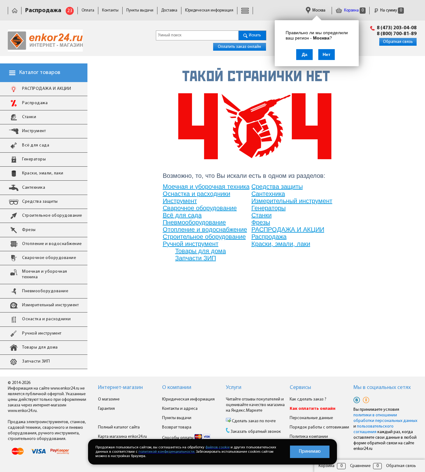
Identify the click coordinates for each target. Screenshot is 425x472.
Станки (261, 215)
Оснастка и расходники (196, 193)
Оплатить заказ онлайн (239, 46)
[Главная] (14, 10)
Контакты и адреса (180, 408)
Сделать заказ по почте (253, 421)
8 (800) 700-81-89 (397, 33)
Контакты (110, 10)
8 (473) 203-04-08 (397, 27)
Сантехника (268, 193)
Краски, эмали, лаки (280, 243)
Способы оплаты (178, 438)
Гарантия (106, 408)
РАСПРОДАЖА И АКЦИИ (287, 229)
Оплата (88, 10)
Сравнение (360, 466)
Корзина (353, 10)
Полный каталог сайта (119, 427)
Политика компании (309, 436)
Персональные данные (311, 418)
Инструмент (180, 200)
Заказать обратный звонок (256, 431)
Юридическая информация (209, 10)
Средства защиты (277, 186)
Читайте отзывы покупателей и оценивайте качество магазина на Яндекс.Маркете (255, 405)
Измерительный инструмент (291, 200)
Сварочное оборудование (200, 208)
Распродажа (269, 236)
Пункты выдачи (139, 10)
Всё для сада (182, 215)
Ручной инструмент (190, 243)
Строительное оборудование (204, 236)
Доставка (169, 10)
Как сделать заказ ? (308, 399)
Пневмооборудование (194, 222)
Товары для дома (200, 251)
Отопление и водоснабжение (205, 229)
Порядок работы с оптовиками (319, 427)
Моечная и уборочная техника (206, 186)
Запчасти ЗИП (195, 258)
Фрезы (260, 222)
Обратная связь (398, 41)
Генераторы (268, 208)
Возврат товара (176, 427)
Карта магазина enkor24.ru (122, 436)
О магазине (108, 399)
